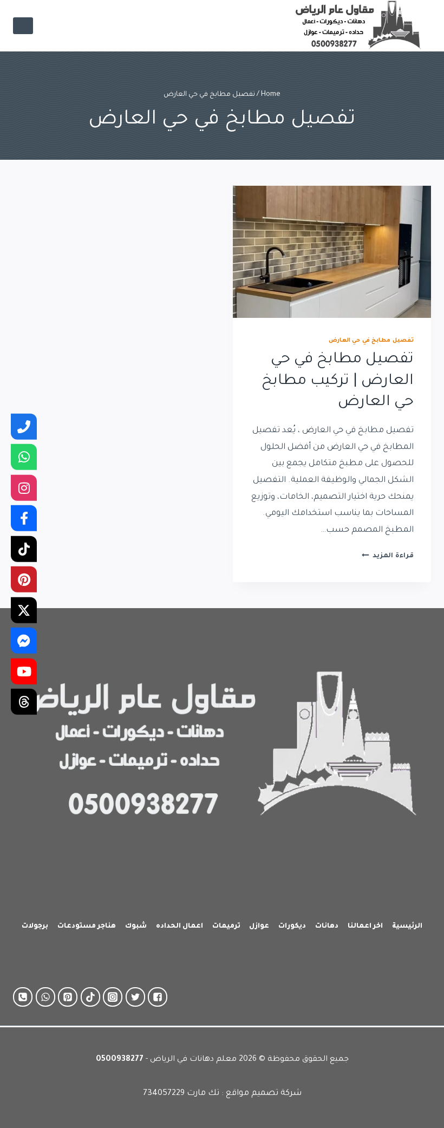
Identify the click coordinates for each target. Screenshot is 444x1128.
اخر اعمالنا (365, 926)
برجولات (35, 926)
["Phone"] (22, 997)
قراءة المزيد (388, 556)
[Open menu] (23, 25)
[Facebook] (24, 518)
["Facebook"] (157, 997)
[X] (24, 610)
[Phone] (24, 426)
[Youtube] (24, 671)
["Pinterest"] (67, 997)
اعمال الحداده (179, 926)
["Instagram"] (112, 997)
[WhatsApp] (24, 457)
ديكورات (292, 926)
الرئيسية (407, 926)
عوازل (259, 926)
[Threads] (24, 702)
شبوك (136, 926)
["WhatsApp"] (45, 997)
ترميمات (226, 926)
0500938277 (119, 1059)
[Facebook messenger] (24, 641)
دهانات (326, 926)
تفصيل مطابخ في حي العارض (371, 340)
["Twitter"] (135, 997)
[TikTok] (24, 549)
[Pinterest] (24, 579)
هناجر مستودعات (86, 926)
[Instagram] (24, 487)
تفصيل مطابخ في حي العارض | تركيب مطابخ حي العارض (338, 381)
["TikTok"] (90, 997)
